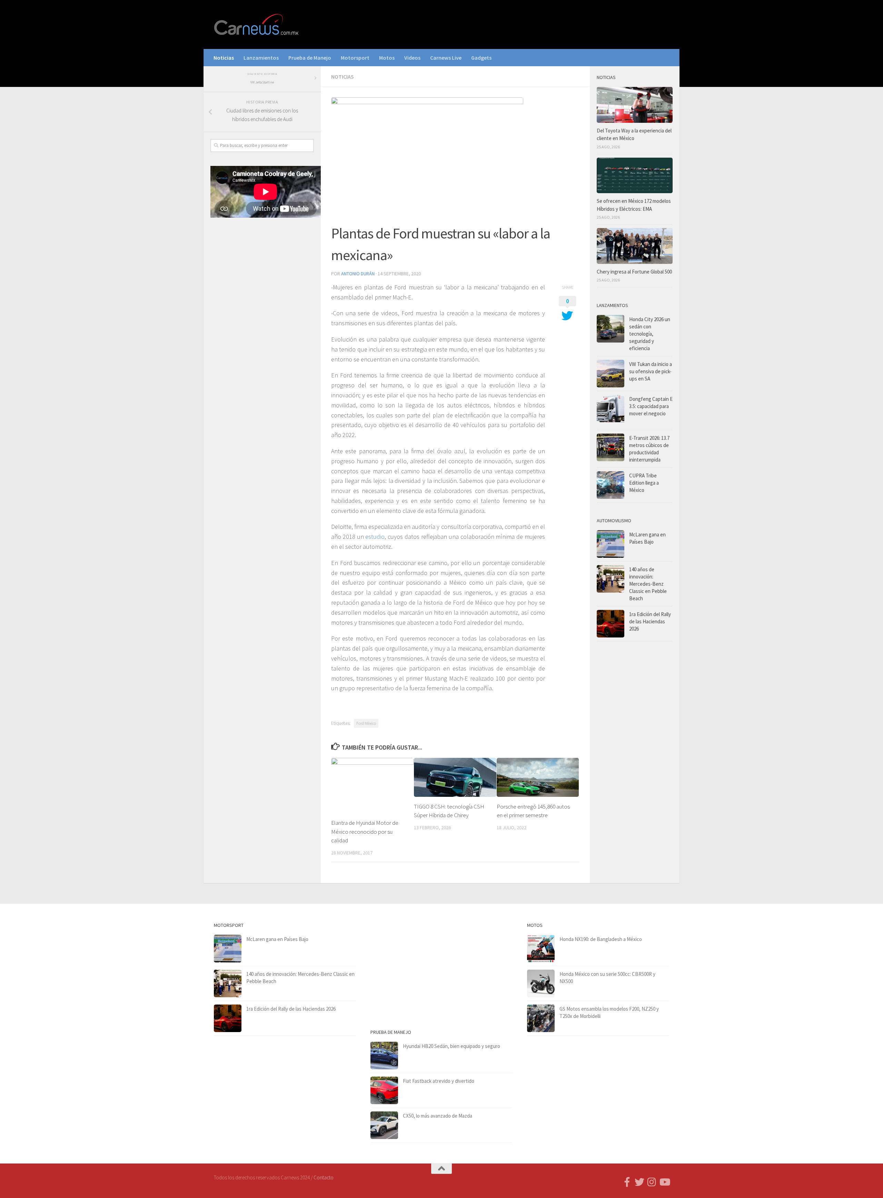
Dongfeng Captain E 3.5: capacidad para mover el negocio (651, 406)
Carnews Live (446, 57)
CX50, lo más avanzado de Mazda (437, 1115)
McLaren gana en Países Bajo (277, 939)
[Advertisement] (262, 337)
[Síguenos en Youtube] (664, 1182)
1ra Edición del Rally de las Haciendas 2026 (650, 621)
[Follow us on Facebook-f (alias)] (627, 1182)
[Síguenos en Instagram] (652, 1182)
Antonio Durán (358, 273)
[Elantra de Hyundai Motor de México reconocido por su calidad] (372, 785)
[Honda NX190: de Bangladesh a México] (541, 948)
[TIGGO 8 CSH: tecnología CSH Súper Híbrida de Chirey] (455, 777)
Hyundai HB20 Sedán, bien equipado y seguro (451, 1046)
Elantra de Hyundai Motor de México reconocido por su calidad (364, 831)
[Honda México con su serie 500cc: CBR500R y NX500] (541, 983)
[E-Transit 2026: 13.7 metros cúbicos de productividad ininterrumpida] (610, 447)
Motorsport (355, 57)
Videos (412, 57)
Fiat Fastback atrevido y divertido (438, 1081)
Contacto (324, 1177)
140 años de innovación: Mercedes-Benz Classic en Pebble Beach (648, 584)
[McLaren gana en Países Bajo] (610, 544)
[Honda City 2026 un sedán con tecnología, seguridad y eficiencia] (610, 329)
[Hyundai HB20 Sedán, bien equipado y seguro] (384, 1055)
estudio (375, 537)
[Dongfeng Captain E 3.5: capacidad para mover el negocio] (610, 410)
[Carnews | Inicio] (257, 24)
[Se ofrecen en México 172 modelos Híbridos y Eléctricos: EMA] (635, 176)
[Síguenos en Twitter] (639, 1182)
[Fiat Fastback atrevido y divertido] (384, 1090)
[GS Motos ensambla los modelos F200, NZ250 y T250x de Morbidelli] (541, 1018)
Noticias (224, 57)
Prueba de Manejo (309, 57)
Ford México (366, 723)
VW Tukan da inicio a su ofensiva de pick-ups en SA (650, 371)
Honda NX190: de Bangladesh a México (600, 939)
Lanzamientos (261, 57)
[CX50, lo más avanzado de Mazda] (384, 1125)
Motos (387, 57)
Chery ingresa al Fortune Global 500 (634, 271)
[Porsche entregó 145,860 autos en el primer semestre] (538, 777)
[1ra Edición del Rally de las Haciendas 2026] (610, 623)
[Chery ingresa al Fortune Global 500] (635, 246)
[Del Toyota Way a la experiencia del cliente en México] (635, 105)
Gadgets (481, 57)
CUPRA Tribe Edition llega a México (644, 482)
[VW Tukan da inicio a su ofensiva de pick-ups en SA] (610, 373)
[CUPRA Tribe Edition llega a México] (610, 485)
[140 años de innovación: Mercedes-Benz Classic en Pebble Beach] (610, 579)
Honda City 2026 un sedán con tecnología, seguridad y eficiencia (649, 334)
